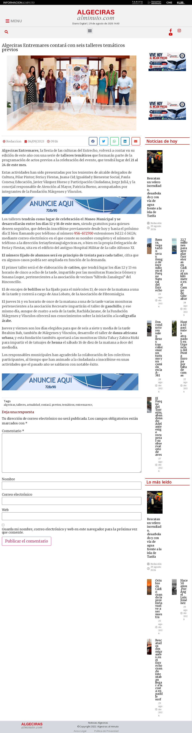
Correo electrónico (17, 494)
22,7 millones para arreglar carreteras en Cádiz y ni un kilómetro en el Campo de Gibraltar (184, 269)
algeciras (9, 404)
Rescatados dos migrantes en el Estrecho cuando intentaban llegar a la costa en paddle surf (159, 670)
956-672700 (83, 233)
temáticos (68, 404)
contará (46, 404)
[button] (6, 32)
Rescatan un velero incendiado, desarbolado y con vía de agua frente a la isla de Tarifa (154, 197)
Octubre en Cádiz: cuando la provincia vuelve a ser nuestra (158, 599)
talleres (21, 404)
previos (56, 404)
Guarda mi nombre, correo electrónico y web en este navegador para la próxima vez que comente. (69, 531)
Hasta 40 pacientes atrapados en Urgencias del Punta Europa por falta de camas (184, 348)
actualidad (33, 404)
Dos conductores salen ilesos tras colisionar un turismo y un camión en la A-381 (159, 348)
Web (5, 510)
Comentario (13, 431)
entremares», (84, 404)
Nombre (8, 479)
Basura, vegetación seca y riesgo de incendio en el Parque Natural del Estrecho (159, 265)
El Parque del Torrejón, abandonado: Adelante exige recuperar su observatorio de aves (158, 426)
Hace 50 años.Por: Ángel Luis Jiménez (184, 592)
